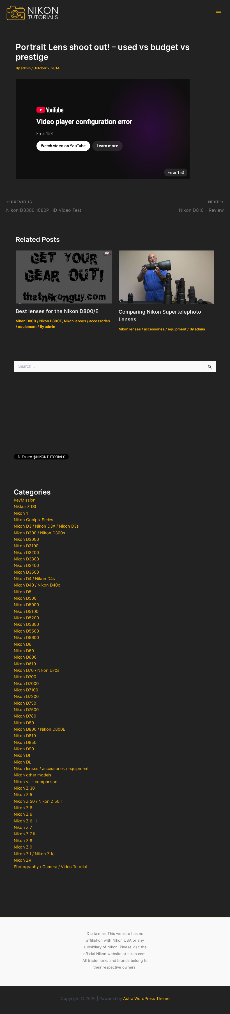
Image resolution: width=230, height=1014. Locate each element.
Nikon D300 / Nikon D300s (39, 532)
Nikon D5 (22, 591)
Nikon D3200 (26, 552)
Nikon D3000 (26, 539)
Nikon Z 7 (23, 827)
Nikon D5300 (26, 624)
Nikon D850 (25, 742)
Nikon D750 (25, 703)
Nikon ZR (22, 860)
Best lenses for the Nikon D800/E (57, 311)
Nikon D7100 (26, 690)
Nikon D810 (25, 735)
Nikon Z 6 (23, 807)
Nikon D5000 (26, 604)
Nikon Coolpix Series (33, 519)
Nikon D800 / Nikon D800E (39, 729)
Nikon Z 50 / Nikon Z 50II (38, 801)
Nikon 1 (21, 513)
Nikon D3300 (26, 559)
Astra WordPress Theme (146, 998)
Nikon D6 (22, 644)
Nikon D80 (24, 722)
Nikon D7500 (26, 709)
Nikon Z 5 (23, 794)
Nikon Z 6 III (25, 821)
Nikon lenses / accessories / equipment (51, 768)
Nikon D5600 (26, 637)
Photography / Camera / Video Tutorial (50, 866)
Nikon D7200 (26, 696)
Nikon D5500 (26, 631)
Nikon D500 (25, 598)
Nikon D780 (25, 716)
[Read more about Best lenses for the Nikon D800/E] (63, 276)
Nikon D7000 (26, 683)
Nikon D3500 (26, 572)
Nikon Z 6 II (25, 814)
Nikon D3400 (26, 565)
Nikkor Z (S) (25, 506)
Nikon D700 (25, 676)
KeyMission (25, 500)
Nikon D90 (24, 748)
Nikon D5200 (26, 617)
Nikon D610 (25, 663)
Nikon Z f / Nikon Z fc (34, 853)
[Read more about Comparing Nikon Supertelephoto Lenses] (166, 276)
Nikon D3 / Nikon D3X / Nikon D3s (46, 526)
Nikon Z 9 (23, 847)
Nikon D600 (25, 657)
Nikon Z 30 (24, 788)
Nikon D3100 (26, 545)
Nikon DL (22, 762)
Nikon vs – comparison (36, 781)
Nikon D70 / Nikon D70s (36, 670)
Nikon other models (32, 775)
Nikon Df (22, 755)
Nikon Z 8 (23, 840)
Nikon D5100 (26, 611)
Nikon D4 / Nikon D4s (34, 578)
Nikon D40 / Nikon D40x (37, 585)
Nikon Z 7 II (24, 833)
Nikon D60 (24, 650)
